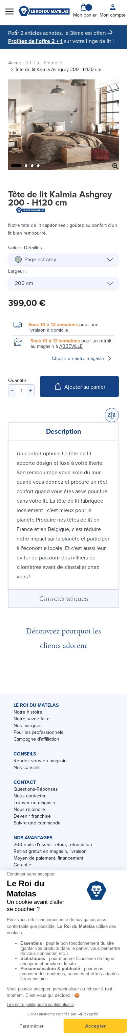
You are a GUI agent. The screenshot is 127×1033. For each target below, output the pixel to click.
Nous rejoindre (29, 809)
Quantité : (18, 380)
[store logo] (44, 11)
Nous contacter (30, 795)
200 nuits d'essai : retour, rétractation (53, 844)
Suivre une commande (37, 822)
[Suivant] (111, 32)
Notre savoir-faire (32, 718)
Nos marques (28, 725)
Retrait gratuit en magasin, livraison (50, 851)
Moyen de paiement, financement (48, 858)
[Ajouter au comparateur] (112, 415)
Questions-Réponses (36, 789)
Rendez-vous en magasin (40, 760)
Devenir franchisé (32, 816)
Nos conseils (27, 767)
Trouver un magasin (34, 802)
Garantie (22, 864)
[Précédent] (16, 32)
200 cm (24, 283)
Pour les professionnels (38, 732)
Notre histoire (28, 711)
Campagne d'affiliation (36, 739)
